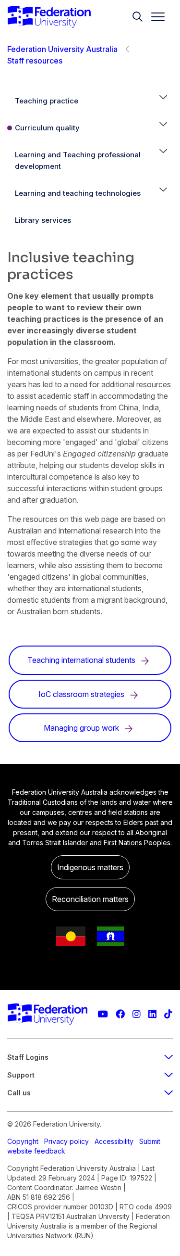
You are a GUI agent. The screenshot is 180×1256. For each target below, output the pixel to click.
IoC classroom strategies (82, 694)
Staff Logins (27, 1057)
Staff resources (34, 60)
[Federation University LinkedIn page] (152, 1014)
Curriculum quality (47, 127)
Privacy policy (66, 1141)
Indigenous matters (90, 867)
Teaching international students (82, 660)
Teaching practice (46, 100)
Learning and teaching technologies (78, 193)
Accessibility (114, 1141)
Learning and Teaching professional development (78, 160)
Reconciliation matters (90, 899)
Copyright (22, 1141)
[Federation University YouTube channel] (102, 1014)
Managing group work (82, 728)
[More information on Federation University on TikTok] (168, 1014)
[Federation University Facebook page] (120, 1014)
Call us (19, 1093)
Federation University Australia (62, 49)
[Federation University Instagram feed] (136, 1014)
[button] (163, 101)
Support (21, 1075)
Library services (43, 220)
